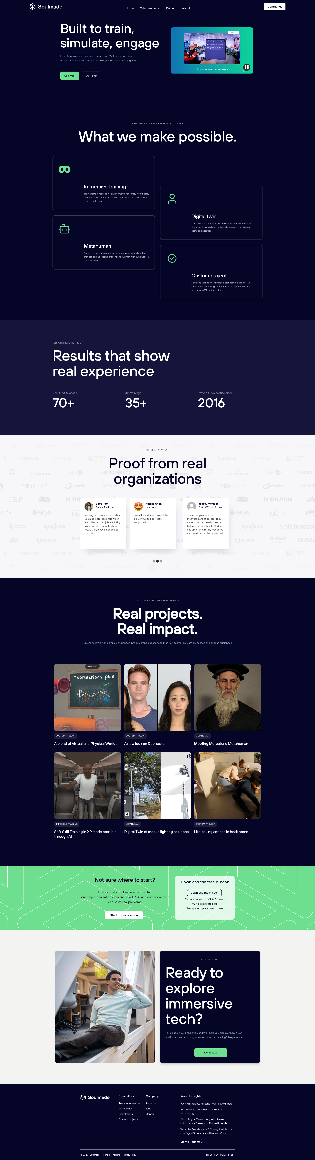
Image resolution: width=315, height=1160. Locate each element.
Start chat (91, 75)
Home (130, 8)
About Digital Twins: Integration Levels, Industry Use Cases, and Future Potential (204, 1121)
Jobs (148, 1108)
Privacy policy (129, 1155)
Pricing (170, 8)
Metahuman (126, 1108)
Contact (151, 1113)
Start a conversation (124, 915)
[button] (154, 561)
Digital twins (126, 1113)
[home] (46, 6)
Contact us (274, 6)
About (186, 8)
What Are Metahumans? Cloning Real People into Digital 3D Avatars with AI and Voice (206, 1131)
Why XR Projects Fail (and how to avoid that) (206, 1103)
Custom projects (128, 1119)
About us (151, 1103)
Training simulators (129, 1103)
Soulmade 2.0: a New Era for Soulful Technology (201, 1111)
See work (69, 75)
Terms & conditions (111, 1155)
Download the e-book (204, 892)
